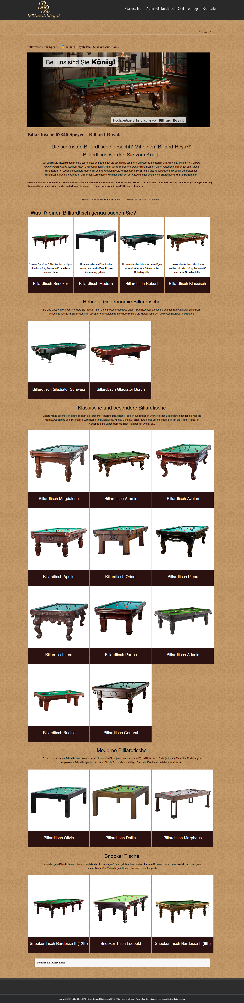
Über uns (125, 999)
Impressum (162, 999)
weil (130, 182)
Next (212, 32)
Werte (138, 999)
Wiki (118, 999)
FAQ (113, 999)
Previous (203, 32)
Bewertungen (151, 999)
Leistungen (105, 999)
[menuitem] (135, 8)
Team (132, 999)
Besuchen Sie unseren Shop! (51, 962)
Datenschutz (173, 999)
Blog (143, 999)
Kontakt (182, 999)
